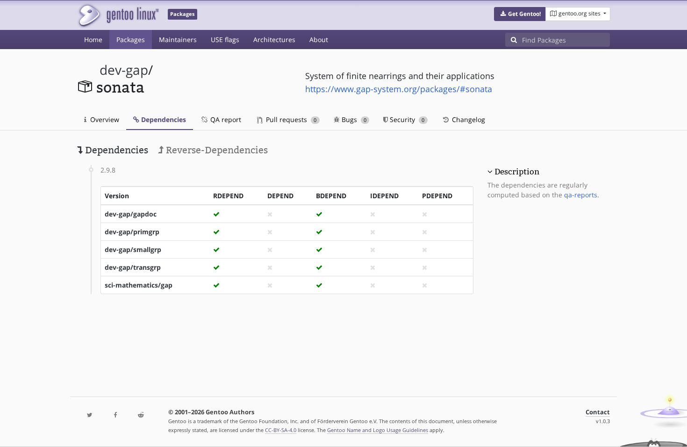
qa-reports (580, 194)
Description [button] (516, 171)
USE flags (225, 39)
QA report (224, 119)
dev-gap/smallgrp (133, 249)
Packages (130, 39)
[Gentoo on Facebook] (115, 415)
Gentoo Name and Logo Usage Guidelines (377, 429)
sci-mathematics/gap (138, 285)
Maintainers (178, 39)
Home (93, 39)
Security (406, 119)
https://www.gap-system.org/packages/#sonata (398, 88)
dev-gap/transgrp (133, 267)
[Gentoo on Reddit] (140, 415)
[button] (520, 14)
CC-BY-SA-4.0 (280, 429)
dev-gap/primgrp (132, 231)
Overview (103, 119)
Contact (598, 412)
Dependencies (162, 119)
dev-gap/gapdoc (131, 213)
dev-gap (124, 70)
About (318, 39)
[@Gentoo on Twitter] (89, 415)
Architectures (274, 39)
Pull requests (290, 119)
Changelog (467, 119)
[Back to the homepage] (118, 15)
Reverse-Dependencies (216, 150)
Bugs (353, 119)
